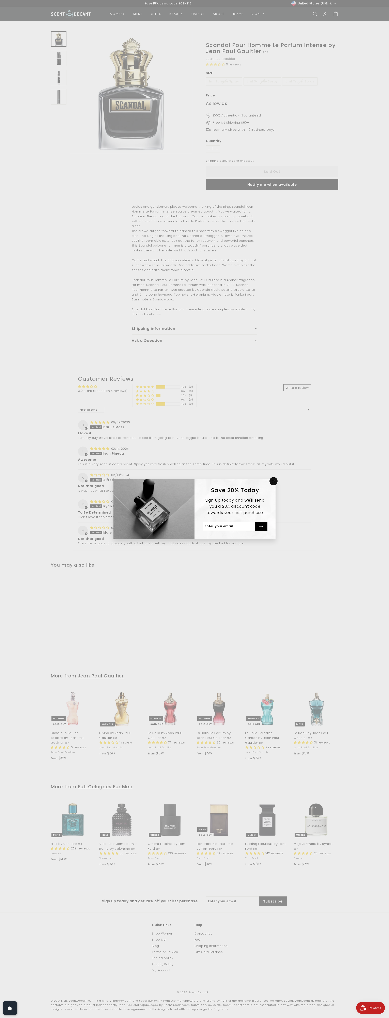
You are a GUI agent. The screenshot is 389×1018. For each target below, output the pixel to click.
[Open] (10, 1008)
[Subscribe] (261, 526)
